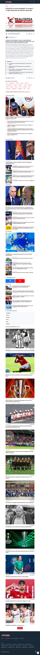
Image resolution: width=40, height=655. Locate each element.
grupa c (11, 86)
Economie (7, 119)
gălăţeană (20, 88)
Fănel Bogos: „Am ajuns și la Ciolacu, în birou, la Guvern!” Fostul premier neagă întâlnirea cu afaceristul (23, 167)
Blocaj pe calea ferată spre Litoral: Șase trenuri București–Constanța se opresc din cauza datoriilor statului (23, 172)
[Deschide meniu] (34, 2)
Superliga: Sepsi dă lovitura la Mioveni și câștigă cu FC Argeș (18, 601)
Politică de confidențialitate (14, 638)
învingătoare (14, 88)
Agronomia (8, 88)
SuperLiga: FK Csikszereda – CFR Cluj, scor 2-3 (15, 625)
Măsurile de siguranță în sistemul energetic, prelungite (22, 272)
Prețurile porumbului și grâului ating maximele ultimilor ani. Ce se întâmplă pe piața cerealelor (22, 268)
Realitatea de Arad (18, 647)
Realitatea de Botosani (28, 644)
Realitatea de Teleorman (11, 647)
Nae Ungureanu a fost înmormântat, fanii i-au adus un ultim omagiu (20, 64)
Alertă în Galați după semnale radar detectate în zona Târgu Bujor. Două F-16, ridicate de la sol (22, 306)
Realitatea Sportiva (9, 644)
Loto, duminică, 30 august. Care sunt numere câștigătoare (23, 180)
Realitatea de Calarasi (21, 644)
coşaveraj (25, 86)
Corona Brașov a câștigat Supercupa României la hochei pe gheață (20, 502)
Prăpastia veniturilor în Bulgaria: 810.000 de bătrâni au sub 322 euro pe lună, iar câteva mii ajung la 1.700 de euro (23, 176)
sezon (24, 88)
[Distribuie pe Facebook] (29, 34)
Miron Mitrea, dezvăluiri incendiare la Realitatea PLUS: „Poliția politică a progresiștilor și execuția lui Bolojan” (22, 213)
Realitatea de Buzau (24, 647)
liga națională (11, 83)
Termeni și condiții (7, 638)
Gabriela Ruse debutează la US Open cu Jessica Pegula (17, 576)
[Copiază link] (27, 34)
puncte (22, 83)
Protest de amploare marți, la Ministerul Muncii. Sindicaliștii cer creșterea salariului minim (21, 287)
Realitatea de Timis (25, 645)
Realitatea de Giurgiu (31, 647)
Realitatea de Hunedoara (4, 645)
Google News (27, 91)
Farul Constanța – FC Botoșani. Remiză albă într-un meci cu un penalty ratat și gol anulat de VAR (20, 70)
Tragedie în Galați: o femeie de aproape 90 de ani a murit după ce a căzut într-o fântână (23, 296)
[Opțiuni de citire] (38, 653)
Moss (29, 86)
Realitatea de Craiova (19, 645)
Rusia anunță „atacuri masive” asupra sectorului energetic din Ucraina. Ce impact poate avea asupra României (22, 264)
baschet (26, 83)
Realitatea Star (15, 644)
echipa (7, 86)
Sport (7, 6)
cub (7, 83)
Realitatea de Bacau (4, 647)
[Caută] (31, 2)
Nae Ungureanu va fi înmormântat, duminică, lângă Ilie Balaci (19, 526)
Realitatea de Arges (12, 645)
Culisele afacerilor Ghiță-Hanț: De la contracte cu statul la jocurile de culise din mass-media (23, 218)
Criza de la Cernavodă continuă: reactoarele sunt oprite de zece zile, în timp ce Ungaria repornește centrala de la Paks (20, 122)
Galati (28, 88)
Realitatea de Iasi (31, 645)
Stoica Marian (32, 373)
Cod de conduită (21, 638)
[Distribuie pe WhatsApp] (31, 34)
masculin (17, 83)
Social (8, 127)
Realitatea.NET (3, 644)
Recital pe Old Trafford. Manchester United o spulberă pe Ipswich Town (20, 67)
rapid (20, 86)
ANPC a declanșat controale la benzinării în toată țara (22, 258)
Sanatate (8, 131)
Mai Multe (20, 628)
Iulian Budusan (31, 424)
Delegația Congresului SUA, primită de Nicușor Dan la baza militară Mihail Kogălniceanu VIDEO (23, 223)
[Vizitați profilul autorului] (7, 34)
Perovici (16, 86)
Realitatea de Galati (15, 33)
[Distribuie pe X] (33, 34)
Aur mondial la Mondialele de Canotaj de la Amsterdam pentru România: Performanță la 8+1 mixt (21, 73)
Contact (2, 638)
